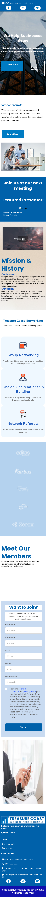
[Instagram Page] (23, 8)
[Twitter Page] (37, 8)
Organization (11, 676)
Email (8, 650)
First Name (10, 624)
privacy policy (30, 691)
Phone (8, 663)
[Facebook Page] (8, 8)
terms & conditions (18, 690)
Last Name (10, 637)
